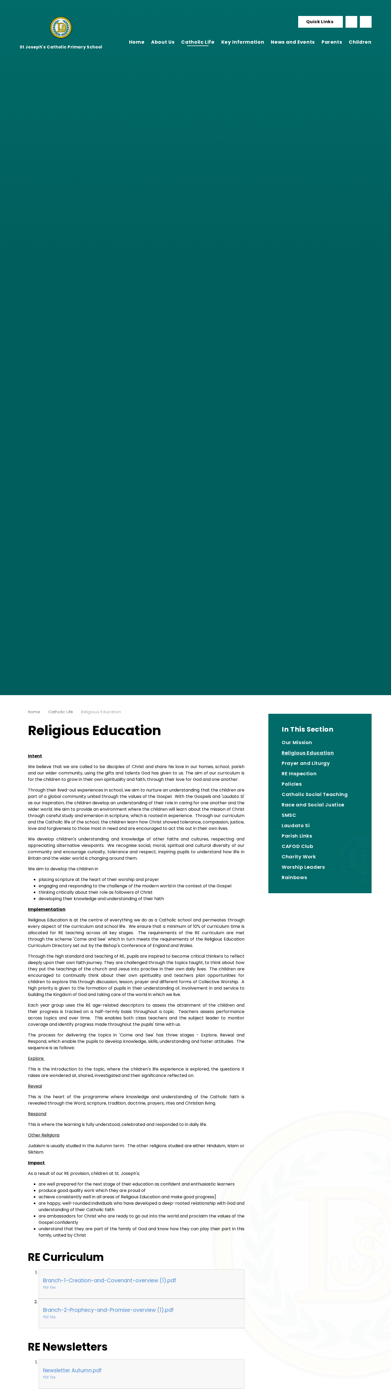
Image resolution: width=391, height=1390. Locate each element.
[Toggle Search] (366, 22)
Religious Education (101, 712)
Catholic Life (60, 712)
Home (34, 712)
